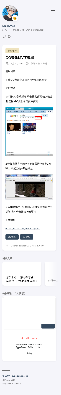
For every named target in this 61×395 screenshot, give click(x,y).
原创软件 (12, 50)
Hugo (8, 380)
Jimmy (16, 383)
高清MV (26, 236)
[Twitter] (9, 37)
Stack (8, 383)
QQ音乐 (12, 236)
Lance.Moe (8, 25)
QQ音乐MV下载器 (19, 57)
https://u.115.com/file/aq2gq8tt (22, 228)
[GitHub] (4, 37)
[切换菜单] (53, 8)
